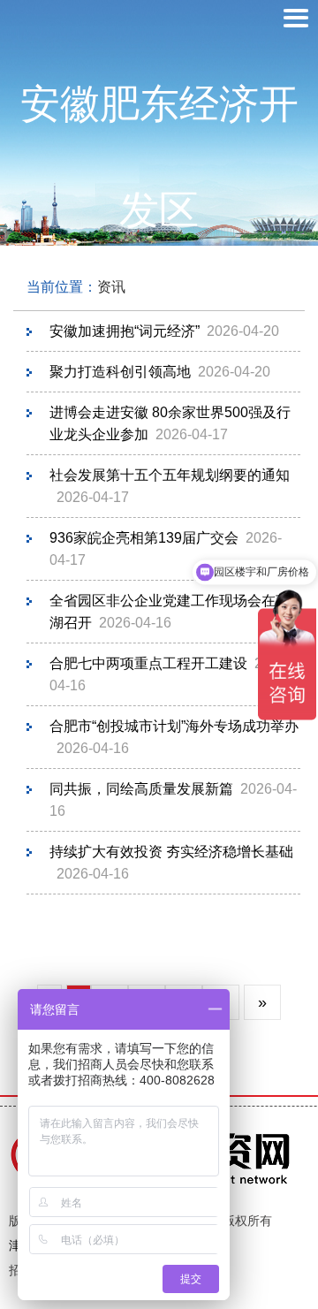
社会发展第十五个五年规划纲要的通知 (169, 475)
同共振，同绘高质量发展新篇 (141, 788)
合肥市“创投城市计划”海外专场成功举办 (174, 726)
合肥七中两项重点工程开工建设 (148, 663)
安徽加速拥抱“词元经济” (124, 331)
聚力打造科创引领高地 (120, 371)
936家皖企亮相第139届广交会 (143, 537)
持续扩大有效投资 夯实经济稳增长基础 (171, 851)
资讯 (111, 286)
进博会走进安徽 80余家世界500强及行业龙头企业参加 (170, 423)
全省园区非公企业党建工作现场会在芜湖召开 (169, 611)
